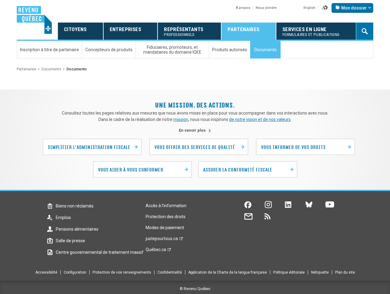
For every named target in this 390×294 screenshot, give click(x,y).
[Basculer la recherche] (364, 31)
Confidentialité (170, 272)
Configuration (75, 272)
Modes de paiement (165, 227)
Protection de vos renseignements (122, 272)
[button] (324, 8)
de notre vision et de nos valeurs (260, 119)
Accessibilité (46, 272)
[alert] (352, 8)
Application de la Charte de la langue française (227, 272)
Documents (51, 69)
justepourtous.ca (162, 240)
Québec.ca (156, 251)
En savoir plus (195, 130)
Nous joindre (266, 8)
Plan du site (345, 272)
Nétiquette (320, 272)
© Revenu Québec (195, 289)
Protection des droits (166, 216)
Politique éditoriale (289, 272)
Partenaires (26, 69)
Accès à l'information (166, 205)
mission (180, 119)
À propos (243, 8)
